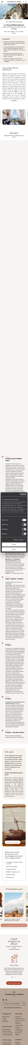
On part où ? (18, 1016)
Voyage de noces (19, 1018)
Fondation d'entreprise (18, 1043)
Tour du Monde (18, 1031)
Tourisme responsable (5, 1020)
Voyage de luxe (18, 1029)
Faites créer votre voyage (13, 842)
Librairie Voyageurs (6, 1042)
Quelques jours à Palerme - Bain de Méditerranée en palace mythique (12, 919)
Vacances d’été (19, 1025)
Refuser (14, 549)
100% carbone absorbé (5, 1017)
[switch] (24, 524)
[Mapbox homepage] (1, 452)
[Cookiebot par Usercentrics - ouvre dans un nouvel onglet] (20, 494)
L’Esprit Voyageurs (6, 1031)
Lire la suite (14, 100)
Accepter (14, 544)
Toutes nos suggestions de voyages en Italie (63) (14, 925)
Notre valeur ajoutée (7, 1034)
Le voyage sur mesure (7, 1033)
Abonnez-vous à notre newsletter (12, 1003)
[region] (14, 297)
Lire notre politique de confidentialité (12, 1007)
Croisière (17, 1027)
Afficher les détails (18, 539)
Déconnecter (18, 1032)
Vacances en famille (20, 1020)
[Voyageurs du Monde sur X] (6, 999)
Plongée (17, 1034)
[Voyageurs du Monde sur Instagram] (3, 999)
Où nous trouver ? (6, 1029)
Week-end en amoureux (18, 1022)
